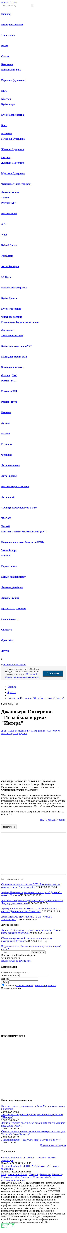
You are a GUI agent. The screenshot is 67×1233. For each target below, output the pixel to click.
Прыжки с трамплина (13, 608)
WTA (4, 234)
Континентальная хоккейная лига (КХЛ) (24, 531)
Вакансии (45, 1174)
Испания (6, 412)
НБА (4, 90)
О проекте (26, 1177)
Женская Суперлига (12, 149)
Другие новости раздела (53, 1145)
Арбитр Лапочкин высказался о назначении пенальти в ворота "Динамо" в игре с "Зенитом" (30, 910)
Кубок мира (8, 104)
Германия (6, 444)
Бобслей (5, 555)
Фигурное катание (11, 316)
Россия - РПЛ (8, 380)
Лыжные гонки (10, 192)
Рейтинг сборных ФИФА (15, 486)
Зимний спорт (9, 550)
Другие (5, 650)
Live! (14, 375)
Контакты (57, 1174)
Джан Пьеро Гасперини (13, 730)
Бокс (4, 125)
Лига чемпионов (10, 465)
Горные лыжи (9, 566)
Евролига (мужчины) (13, 80)
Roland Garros (9, 245)
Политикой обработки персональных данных (22, 675)
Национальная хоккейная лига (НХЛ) (22, 542)
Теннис (5, 197)
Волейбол (6, 133)
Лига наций (7, 497)
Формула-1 (7, 330)
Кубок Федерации (11, 308)
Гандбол (5, 157)
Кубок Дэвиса (9, 298)
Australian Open (10, 266)
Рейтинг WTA (9, 213)
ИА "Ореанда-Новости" (53, 819)
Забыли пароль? (24, 985)
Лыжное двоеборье (12, 587)
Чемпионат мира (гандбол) (16, 184)
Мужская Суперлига (13, 138)
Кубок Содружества (12, 114)
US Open (6, 277)
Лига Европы (9, 476)
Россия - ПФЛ (9, 401)
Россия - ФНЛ (9, 391)
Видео (4, 45)
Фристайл (7, 640)
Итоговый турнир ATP (14, 287)
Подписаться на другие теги (16, 960)
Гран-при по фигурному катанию (19, 322)
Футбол (5, 375)
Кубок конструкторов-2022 (16, 346)
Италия (5, 433)
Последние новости (12, 24)
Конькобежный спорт (13, 576)
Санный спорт (9, 619)
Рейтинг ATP (8, 203)
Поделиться (9, 827)
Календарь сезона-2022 (14, 356)
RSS (3, 1174)
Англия (5, 423)
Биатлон (6, 99)
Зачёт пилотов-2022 (12, 335)
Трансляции (8, 35)
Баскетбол (7, 64)
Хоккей (5, 526)
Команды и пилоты (12, 367)
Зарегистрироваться (45, 985)
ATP (3, 224)
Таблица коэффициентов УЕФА (19, 507)
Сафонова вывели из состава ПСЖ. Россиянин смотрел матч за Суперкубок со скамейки (30, 885)
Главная (6, 14)
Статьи (5, 56)
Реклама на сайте (10, 1177)
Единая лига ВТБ (11, 69)
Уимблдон (7, 255)
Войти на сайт (9, 2)
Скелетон (6, 629)
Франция (6, 454)
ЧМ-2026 (6, 518)
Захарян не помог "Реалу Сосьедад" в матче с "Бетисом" (31, 1139)
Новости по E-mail (17, 1174)
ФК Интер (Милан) (36, 730)
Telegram (33, 1174)
